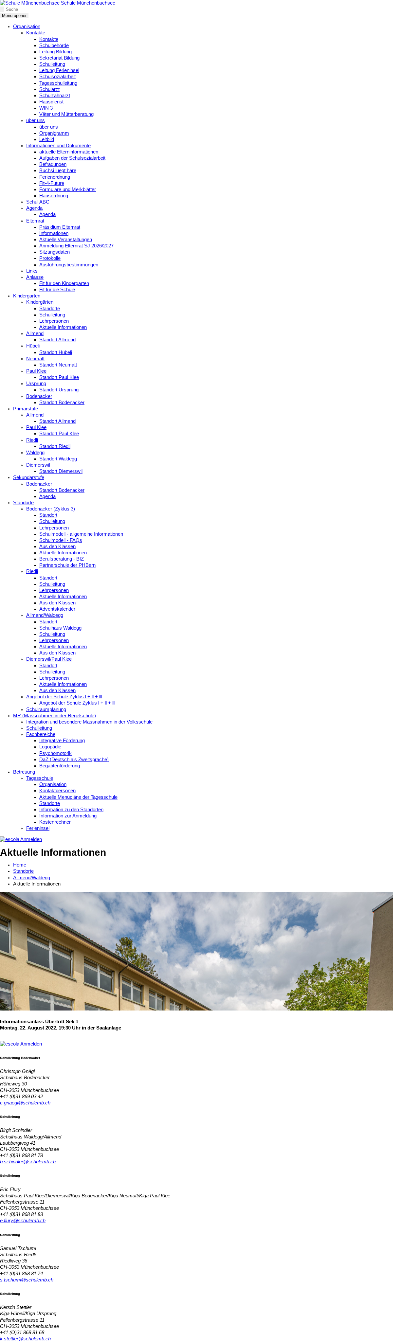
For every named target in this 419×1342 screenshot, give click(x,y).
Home (19, 865)
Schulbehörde (54, 45)
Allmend (35, 333)
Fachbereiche (40, 734)
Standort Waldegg (58, 458)
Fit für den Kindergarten (64, 283)
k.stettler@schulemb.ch (25, 1338)
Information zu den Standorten (71, 809)
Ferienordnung (54, 177)
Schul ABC (37, 202)
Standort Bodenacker (61, 402)
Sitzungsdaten (54, 252)
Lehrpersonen (54, 321)
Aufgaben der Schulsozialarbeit (72, 158)
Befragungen (52, 164)
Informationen (53, 233)
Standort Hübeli (55, 352)
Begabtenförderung (59, 765)
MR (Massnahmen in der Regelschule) (54, 715)
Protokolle (50, 258)
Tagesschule (39, 778)
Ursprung (36, 383)
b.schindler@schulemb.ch (28, 1161)
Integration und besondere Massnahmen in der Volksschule (89, 722)
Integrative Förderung (62, 740)
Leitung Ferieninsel (59, 70)
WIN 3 (46, 108)
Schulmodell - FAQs (60, 540)
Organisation (26, 26)
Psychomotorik (55, 753)
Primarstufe (25, 408)
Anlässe (35, 277)
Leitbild (46, 139)
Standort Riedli (54, 446)
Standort (48, 515)
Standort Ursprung (59, 389)
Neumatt (35, 358)
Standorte (49, 308)
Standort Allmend (57, 339)
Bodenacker (39, 396)
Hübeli (33, 346)
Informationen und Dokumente (58, 145)
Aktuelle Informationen (63, 327)
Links (32, 271)
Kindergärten (39, 302)
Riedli (32, 440)
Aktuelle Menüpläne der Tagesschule (78, 797)
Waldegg (35, 452)
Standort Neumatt (58, 364)
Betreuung (24, 772)
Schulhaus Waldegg (60, 628)
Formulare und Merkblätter (67, 189)
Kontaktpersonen (57, 790)
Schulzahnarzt (54, 95)
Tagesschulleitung (58, 83)
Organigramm (54, 133)
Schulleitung (52, 64)
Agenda (34, 208)
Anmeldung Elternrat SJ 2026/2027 (76, 245)
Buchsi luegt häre (57, 170)
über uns (35, 120)
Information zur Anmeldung (68, 815)
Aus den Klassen (57, 546)
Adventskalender (57, 609)
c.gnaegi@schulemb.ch (25, 1102)
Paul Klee (36, 371)
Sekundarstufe (28, 477)
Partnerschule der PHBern (67, 565)
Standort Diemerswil (60, 471)
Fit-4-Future (51, 183)
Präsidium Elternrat (59, 227)
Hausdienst (51, 101)
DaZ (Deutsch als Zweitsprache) (74, 759)
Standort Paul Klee (59, 377)
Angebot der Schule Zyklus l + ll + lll (64, 696)
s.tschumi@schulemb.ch (26, 1279)
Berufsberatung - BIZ (61, 559)
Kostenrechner (55, 822)
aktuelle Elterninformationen (68, 151)
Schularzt (49, 89)
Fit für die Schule (57, 289)
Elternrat (35, 221)
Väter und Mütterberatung (66, 114)
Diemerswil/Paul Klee (49, 659)
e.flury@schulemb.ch (23, 1220)
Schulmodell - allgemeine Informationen (81, 534)
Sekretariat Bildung (59, 58)
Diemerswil (38, 465)
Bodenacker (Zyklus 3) (50, 508)
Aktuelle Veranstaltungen (65, 239)
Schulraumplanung (46, 709)
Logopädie (50, 746)
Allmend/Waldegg (44, 615)
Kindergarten (26, 295)
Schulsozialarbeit (57, 76)
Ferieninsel (37, 828)
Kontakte (35, 32)
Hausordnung (53, 195)
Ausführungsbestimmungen (68, 264)
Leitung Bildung (55, 51)
